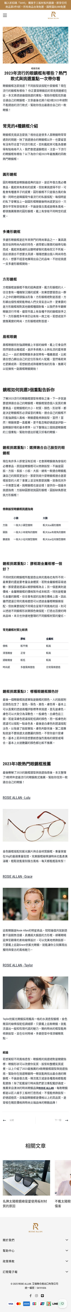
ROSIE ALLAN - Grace (17, 877)
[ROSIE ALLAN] (53, 15)
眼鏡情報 (35, 68)
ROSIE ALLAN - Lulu (16, 798)
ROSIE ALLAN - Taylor (18, 965)
